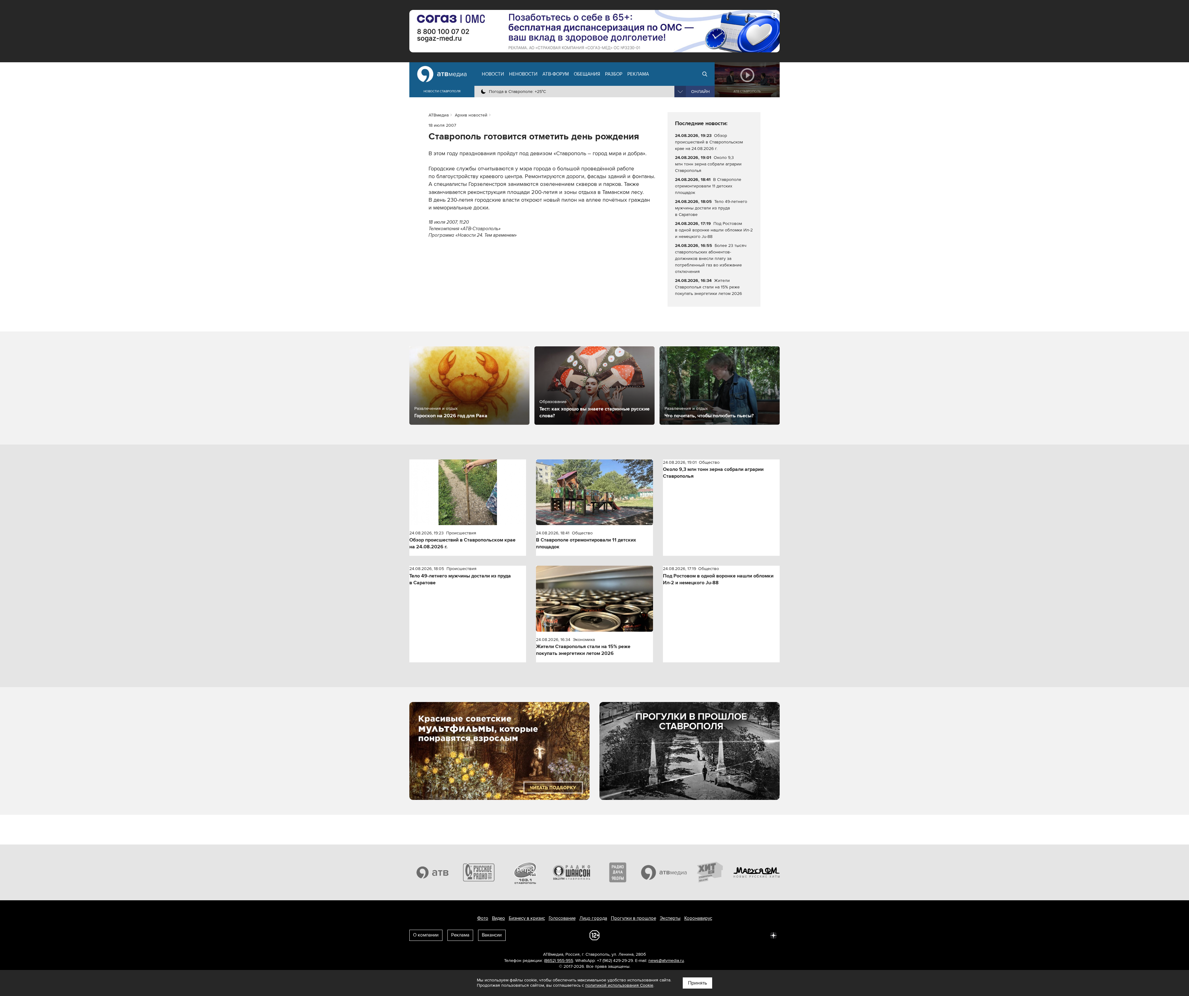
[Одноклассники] (719, 935)
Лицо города (593, 918)
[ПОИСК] (705, 74)
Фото (482, 918)
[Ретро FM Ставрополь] (525, 872)
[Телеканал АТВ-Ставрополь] (432, 872)
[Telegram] (705, 935)
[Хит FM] (710, 872)
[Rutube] (760, 935)
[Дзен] (773, 935)
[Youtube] (746, 935)
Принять (697, 983)
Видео (498, 918)
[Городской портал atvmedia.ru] (664, 872)
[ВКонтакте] (692, 935)
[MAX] (732, 935)
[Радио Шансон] (571, 872)
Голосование (562, 918)
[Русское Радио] (479, 872)
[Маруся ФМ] (757, 872)
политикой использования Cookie (619, 985)
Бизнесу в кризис (527, 918)
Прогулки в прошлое (633, 918)
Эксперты (670, 918)
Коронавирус (698, 918)
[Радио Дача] (617, 872)
